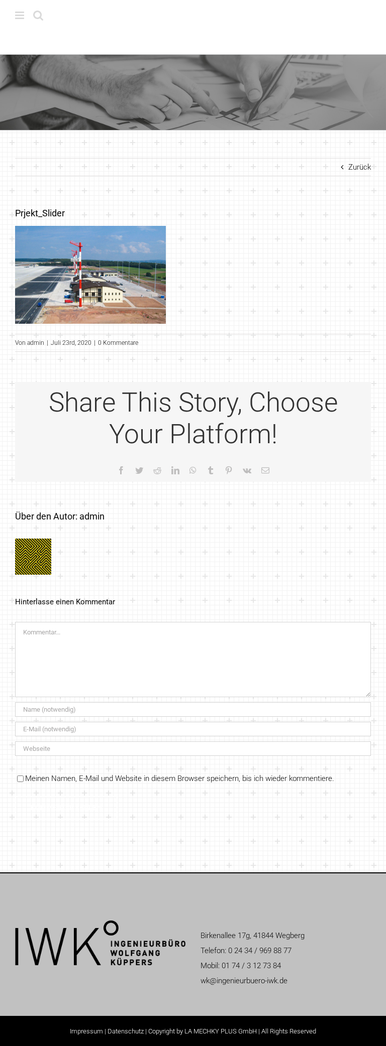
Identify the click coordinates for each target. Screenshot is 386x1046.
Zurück (359, 167)
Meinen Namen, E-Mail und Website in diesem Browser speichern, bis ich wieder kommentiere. (179, 778)
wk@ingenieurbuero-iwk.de (244, 980)
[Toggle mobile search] (38, 15)
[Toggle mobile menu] (20, 15)
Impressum (86, 1031)
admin (35, 342)
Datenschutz (126, 1031)
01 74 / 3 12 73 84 (251, 965)
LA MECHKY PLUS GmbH (220, 1031)
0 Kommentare (118, 342)
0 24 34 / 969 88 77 (260, 950)
